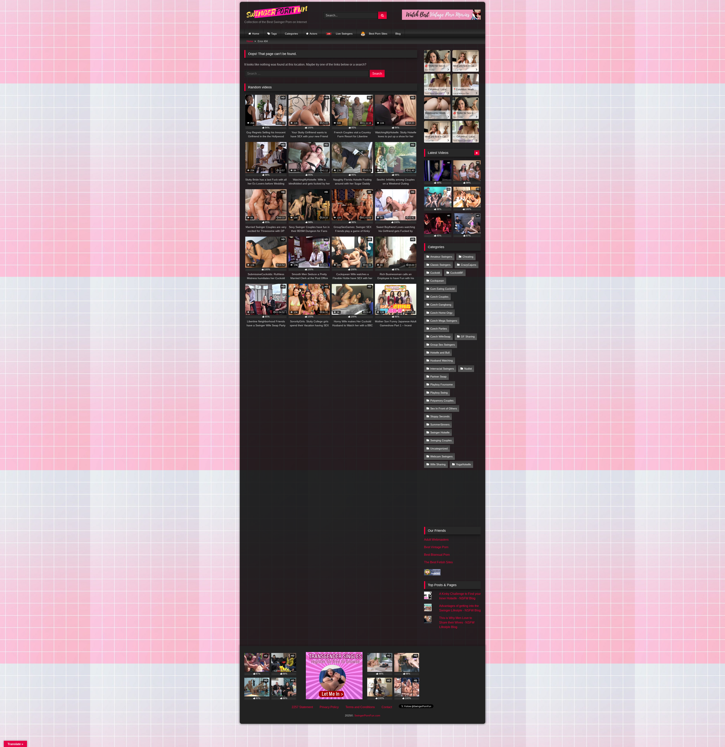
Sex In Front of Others (443, 408)
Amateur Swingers (441, 256)
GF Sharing (468, 336)
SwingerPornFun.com (367, 715)
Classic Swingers (440, 264)
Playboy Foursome (441, 384)
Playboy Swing (439, 392)
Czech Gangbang (440, 304)
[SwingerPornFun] (277, 12)
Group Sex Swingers (442, 344)
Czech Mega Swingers (443, 320)
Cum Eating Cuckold (442, 288)
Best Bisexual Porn (437, 554)
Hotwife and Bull (440, 352)
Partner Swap (438, 376)
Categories (291, 33)
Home (255, 33)
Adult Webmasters (436, 539)
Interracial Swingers (442, 368)
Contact (387, 707)
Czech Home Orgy (441, 312)
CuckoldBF (456, 272)
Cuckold (435, 272)
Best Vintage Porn (436, 547)
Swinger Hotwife (440, 432)
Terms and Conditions (360, 707)
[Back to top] (713, 735)
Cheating (468, 256)
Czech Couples (439, 296)
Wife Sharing (438, 464)
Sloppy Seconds (440, 416)
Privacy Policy (329, 707)
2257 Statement (302, 707)
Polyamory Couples (442, 400)
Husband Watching (441, 360)
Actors (313, 33)
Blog (398, 33)
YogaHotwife (463, 464)
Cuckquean (437, 280)
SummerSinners (440, 424)
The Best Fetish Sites (438, 562)
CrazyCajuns (468, 264)
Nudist (468, 368)
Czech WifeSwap (440, 336)
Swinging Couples (441, 440)
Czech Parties (438, 328)
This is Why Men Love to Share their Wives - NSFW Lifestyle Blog (456, 622)
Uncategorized (439, 448)
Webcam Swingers (441, 456)
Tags (274, 33)
